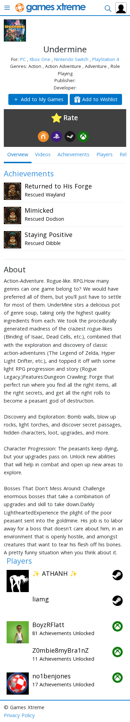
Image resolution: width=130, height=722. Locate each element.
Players (104, 154)
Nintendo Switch (72, 59)
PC (23, 59)
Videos (43, 154)
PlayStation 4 (105, 59)
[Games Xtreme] (51, 7)
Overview (17, 154)
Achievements (73, 154)
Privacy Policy (19, 715)
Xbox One (40, 59)
